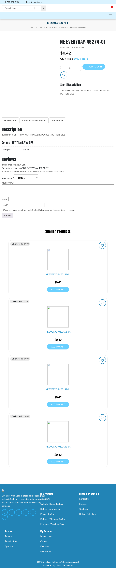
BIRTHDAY (53, 28)
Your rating (8, 177)
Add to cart (95, 66)
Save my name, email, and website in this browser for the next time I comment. (40, 210)
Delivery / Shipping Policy (52, 519)
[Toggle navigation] (110, 16)
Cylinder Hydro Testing (51, 503)
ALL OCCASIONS (42, 28)
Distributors (11, 541)
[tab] (10, 120)
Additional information (34, 120)
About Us (45, 498)
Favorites (45, 546)
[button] (63, 74)
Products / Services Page (52, 524)
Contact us (84, 498)
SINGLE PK (63, 28)
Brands (8, 536)
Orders (43, 541)
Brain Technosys (65, 565)
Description (10, 120)
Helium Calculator (88, 514)
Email (5, 205)
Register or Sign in (34, 2)
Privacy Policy (47, 514)
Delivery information (50, 509)
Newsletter (45, 551)
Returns (83, 503)
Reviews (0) (57, 120)
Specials (9, 546)
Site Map (83, 509)
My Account (46, 536)
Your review (8, 182)
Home (32, 28)
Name (5, 199)
